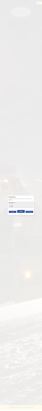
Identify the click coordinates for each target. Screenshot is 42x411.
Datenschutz (20, 214)
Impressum (22, 214)
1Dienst (11, 203)
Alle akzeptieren (29, 211)
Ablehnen (12, 211)
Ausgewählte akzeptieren (21, 211)
